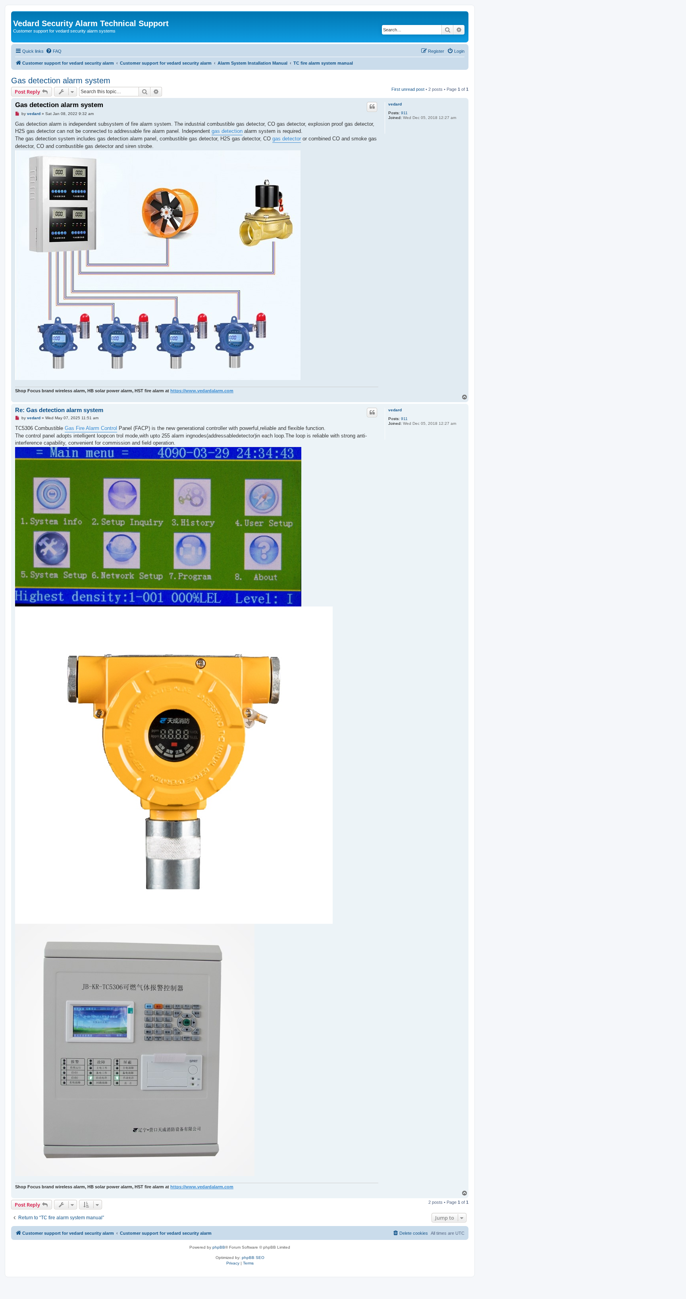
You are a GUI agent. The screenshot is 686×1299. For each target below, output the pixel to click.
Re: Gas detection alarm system (59, 410)
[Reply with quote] (372, 106)
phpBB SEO (253, 1257)
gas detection (227, 131)
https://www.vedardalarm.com (201, 390)
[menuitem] (54, 51)
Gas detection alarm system (60, 80)
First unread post (407, 89)
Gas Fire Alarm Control (91, 428)
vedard (395, 104)
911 (404, 113)
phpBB (218, 1247)
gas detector (286, 139)
